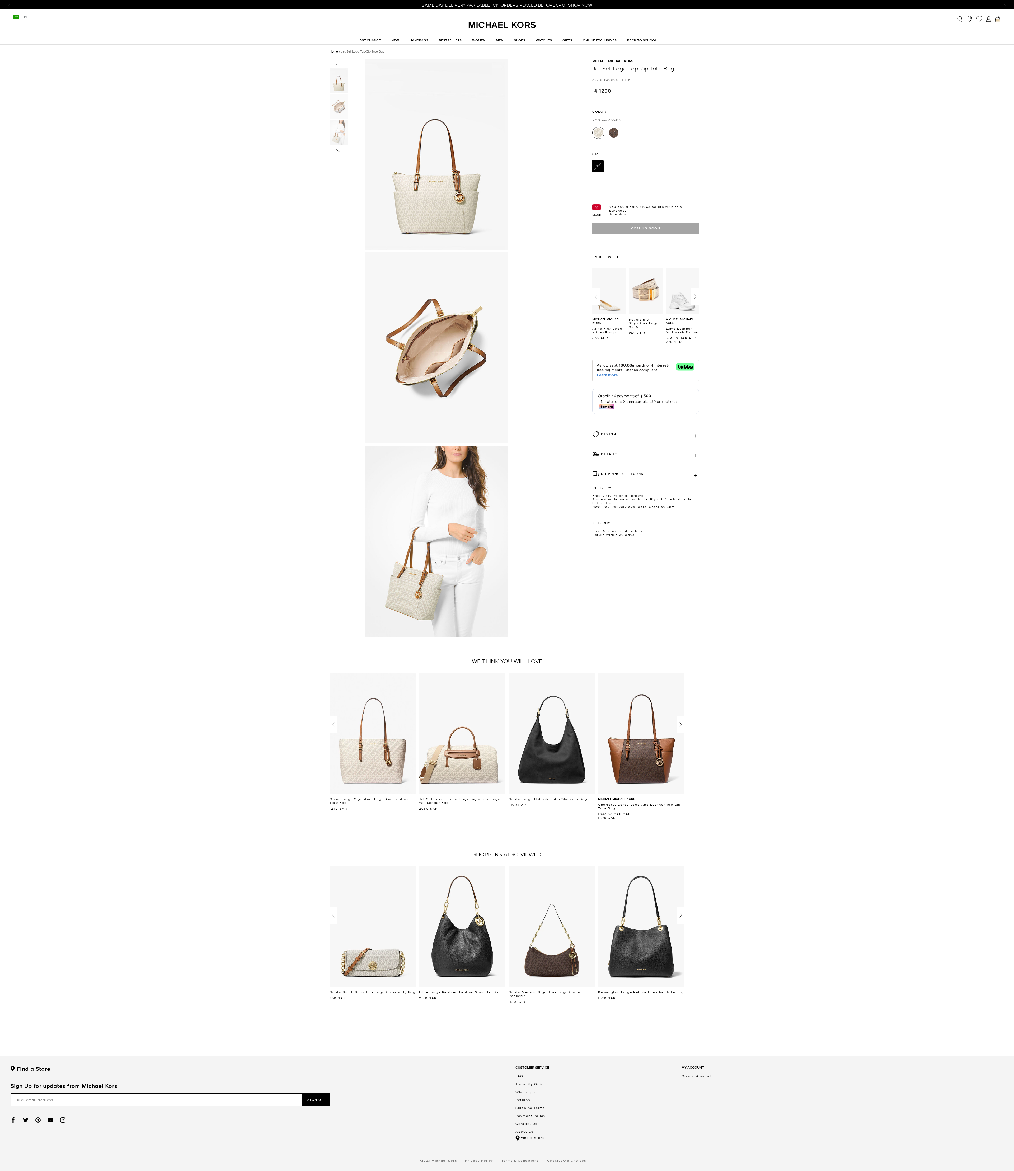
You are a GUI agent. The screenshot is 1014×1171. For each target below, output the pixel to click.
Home (334, 51)
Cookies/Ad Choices (566, 1160)
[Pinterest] (38, 1120)
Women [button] (478, 40)
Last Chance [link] (369, 40)
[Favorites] (979, 19)
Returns (522, 1100)
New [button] (395, 40)
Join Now (618, 214)
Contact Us (526, 1123)
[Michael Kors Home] (502, 28)
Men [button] (499, 40)
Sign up (315, 1099)
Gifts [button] (567, 40)
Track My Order (530, 1084)
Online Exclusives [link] (600, 40)
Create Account (697, 1076)
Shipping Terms (530, 1108)
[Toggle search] (960, 18)
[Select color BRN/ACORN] (614, 133)
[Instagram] (62, 1120)
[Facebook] (13, 1120)
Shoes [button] (519, 40)
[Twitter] (25, 1120)
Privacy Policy (479, 1160)
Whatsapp (525, 1092)
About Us (524, 1131)
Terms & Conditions (520, 1160)
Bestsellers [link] (450, 40)
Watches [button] (544, 40)
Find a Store (33, 1069)
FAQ (519, 1076)
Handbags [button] (419, 40)
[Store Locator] (969, 18)
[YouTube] (50, 1120)
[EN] (16, 19)
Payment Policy (530, 1115)
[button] (596, 296)
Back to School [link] (642, 40)
